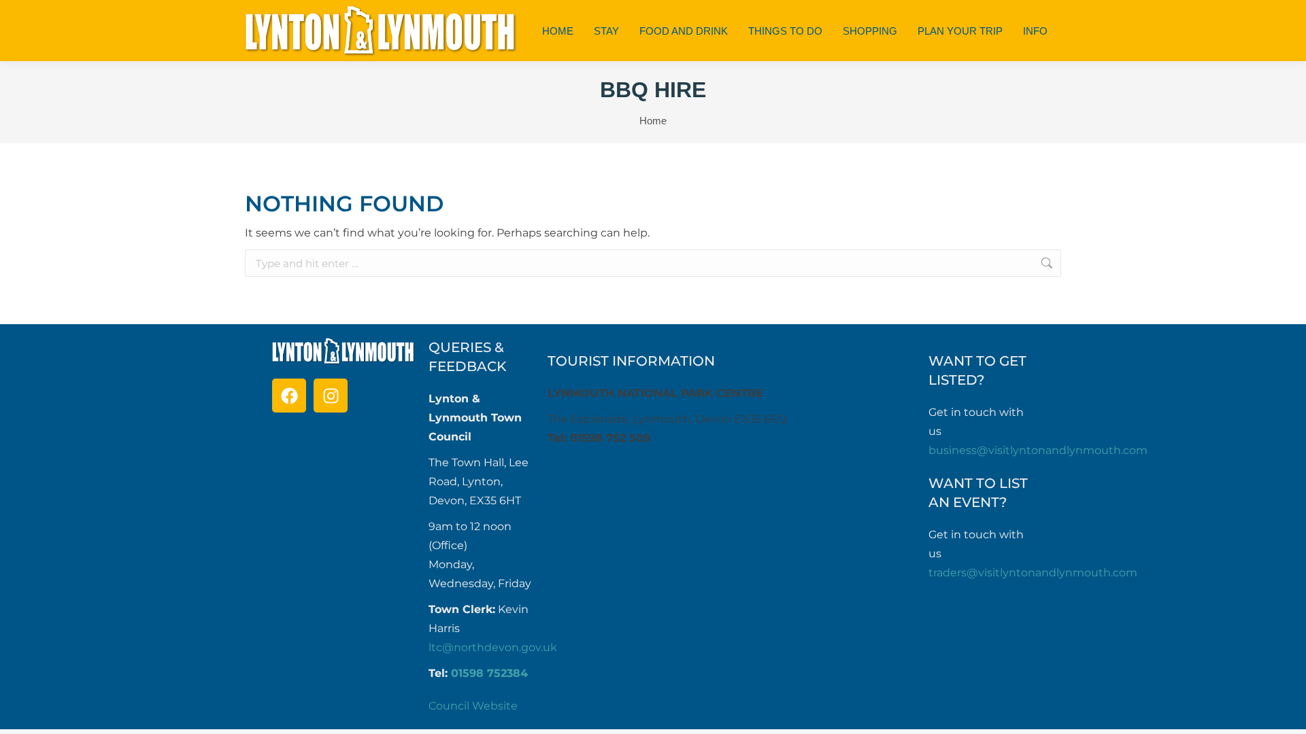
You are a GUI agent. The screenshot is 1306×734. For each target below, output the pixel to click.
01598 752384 (489, 673)
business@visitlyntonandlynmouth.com (1038, 450)
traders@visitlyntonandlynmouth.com (1032, 572)
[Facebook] (289, 396)
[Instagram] (331, 396)
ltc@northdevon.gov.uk (493, 647)
